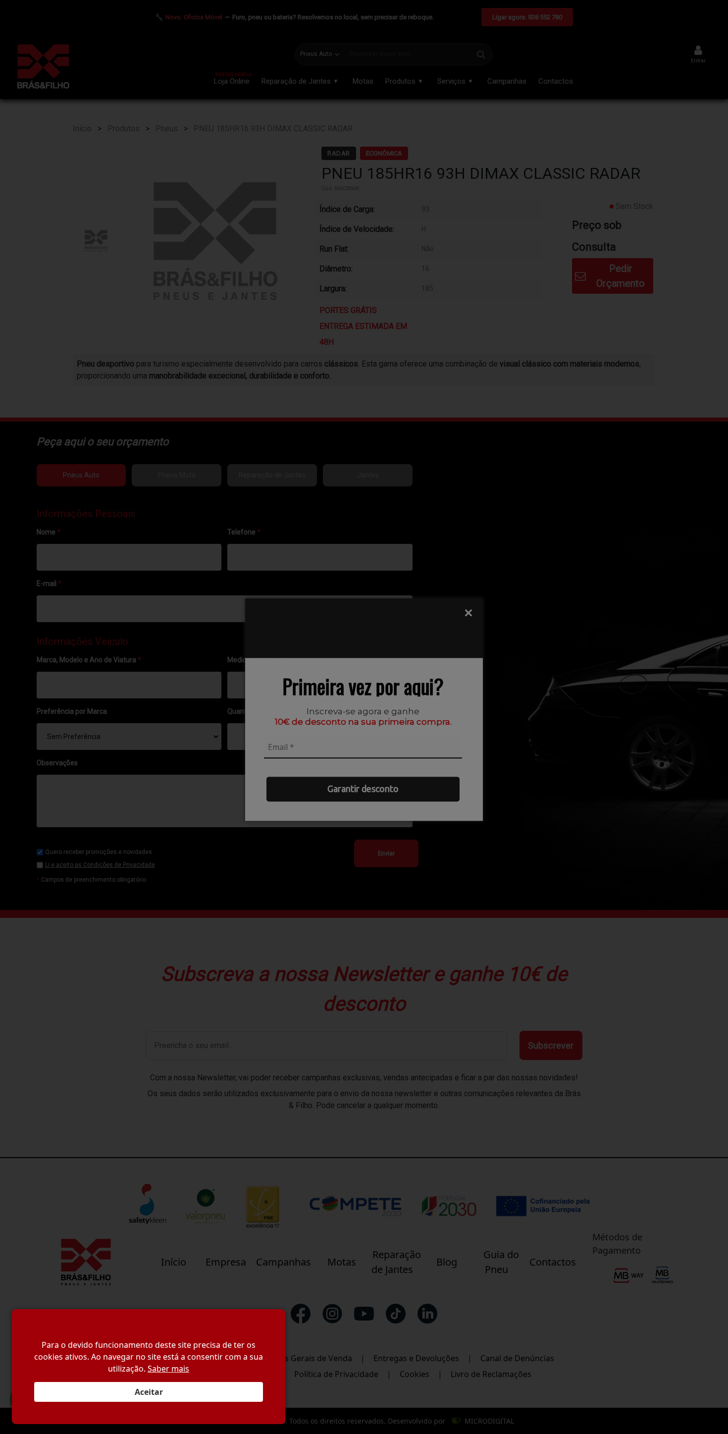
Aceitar (149, 1391)
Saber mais (168, 1368)
